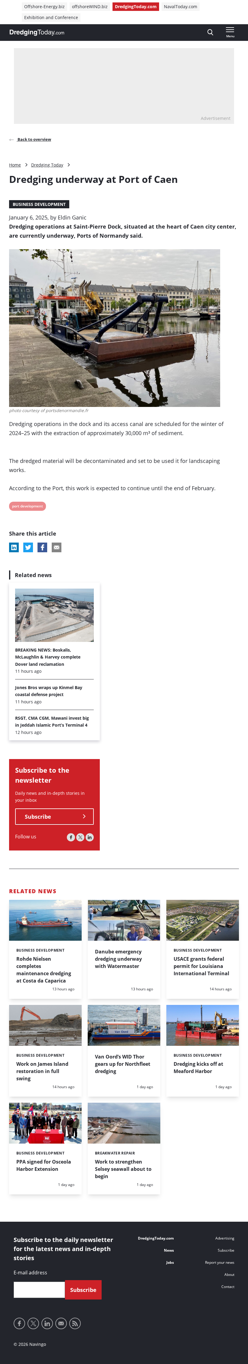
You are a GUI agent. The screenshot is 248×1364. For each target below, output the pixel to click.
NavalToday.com (180, 6)
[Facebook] (71, 837)
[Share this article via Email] (56, 547)
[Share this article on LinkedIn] (14, 547)
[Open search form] (210, 32)
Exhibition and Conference (51, 17)
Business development (39, 204)
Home (15, 165)
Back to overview (34, 139)
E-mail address (30, 1272)
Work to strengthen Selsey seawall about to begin (123, 1169)
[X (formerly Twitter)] (80, 837)
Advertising (224, 1238)
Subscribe (38, 816)
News (169, 1250)
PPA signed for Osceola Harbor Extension (43, 1165)
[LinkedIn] (90, 837)
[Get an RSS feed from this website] (75, 1323)
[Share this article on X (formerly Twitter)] (28, 547)
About (229, 1274)
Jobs (170, 1262)
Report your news (219, 1262)
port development (27, 507)
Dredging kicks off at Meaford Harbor (198, 1068)
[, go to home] (37, 33)
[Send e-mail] (61, 1323)
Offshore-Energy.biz (44, 6)
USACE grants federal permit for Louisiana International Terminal (201, 966)
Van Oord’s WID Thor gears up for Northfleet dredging (122, 1064)
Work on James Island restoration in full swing (42, 1071)
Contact (227, 1286)
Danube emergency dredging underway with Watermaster (118, 958)
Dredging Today (47, 165)
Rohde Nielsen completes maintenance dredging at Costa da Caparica (43, 970)
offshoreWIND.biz (90, 6)
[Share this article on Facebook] (42, 547)
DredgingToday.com (136, 6)
